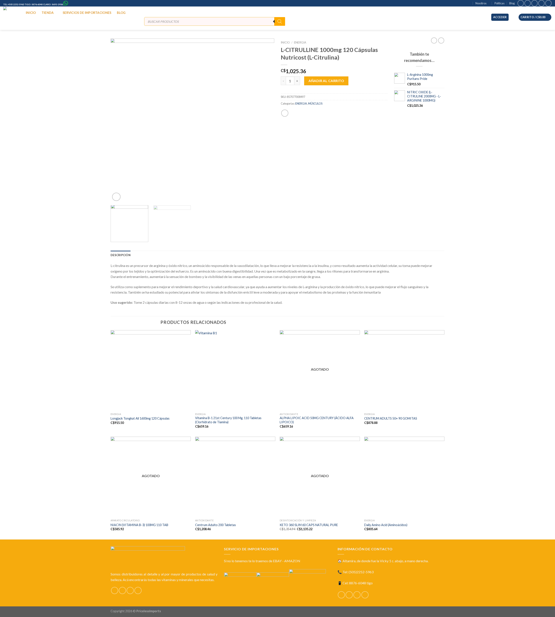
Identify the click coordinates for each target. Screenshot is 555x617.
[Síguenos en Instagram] (527, 3)
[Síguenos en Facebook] (520, 3)
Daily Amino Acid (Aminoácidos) (385, 525)
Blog (512, 3)
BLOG (121, 13)
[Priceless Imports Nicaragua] (11, 17)
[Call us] (541, 3)
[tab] (121, 255)
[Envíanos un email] (534, 3)
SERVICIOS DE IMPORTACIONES (87, 13)
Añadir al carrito (326, 81)
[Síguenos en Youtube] (548, 3)
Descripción (121, 255)
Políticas (499, 3)
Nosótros (480, 3)
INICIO (31, 13)
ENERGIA (300, 42)
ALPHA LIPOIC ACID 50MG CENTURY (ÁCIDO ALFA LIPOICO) (317, 420)
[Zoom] (116, 197)
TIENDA (48, 13)
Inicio (285, 42)
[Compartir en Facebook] (284, 113)
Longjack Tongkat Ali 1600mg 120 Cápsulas (140, 418)
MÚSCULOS (315, 103)
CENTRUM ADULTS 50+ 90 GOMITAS (390, 418)
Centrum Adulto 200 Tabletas (215, 525)
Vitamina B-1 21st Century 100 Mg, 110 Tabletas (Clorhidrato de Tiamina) (228, 420)
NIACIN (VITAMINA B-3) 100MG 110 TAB (139, 525)
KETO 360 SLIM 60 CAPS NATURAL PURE (309, 525)
